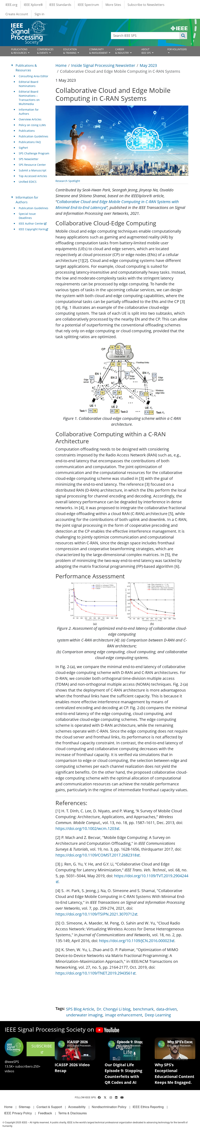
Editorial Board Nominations (28, 84)
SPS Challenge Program (34, 153)
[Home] (29, 24)
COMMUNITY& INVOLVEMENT (98, 51)
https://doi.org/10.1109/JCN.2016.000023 (135, 940)
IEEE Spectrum (88, 5)
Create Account (16, 14)
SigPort (23, 148)
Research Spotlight (67, 181)
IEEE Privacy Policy (18, 1113)
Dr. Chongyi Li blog (113, 1009)
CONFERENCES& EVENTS (45, 51)
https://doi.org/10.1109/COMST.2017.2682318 (96, 855)
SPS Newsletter (28, 159)
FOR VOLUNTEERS (177, 49)
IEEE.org (11, 5)
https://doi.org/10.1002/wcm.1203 (85, 828)
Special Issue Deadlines (27, 216)
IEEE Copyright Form (32, 229)
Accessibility (77, 1107)
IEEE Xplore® (33, 5)
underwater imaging (84, 1015)
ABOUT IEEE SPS (146, 51)
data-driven (166, 1009)
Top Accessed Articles (33, 176)
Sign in (39, 14)
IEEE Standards (60, 5)
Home (61, 65)
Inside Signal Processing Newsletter (103, 65)
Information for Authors (29, 112)
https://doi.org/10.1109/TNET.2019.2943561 (93, 973)
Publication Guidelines (33, 136)
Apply (183, 35)
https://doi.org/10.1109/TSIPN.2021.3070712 (94, 914)
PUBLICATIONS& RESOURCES (19, 51)
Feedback (45, 1113)
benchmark (143, 1009)
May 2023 (148, 65)
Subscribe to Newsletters (146, 5)
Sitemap (24, 1107)
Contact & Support (49, 1107)
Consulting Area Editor (33, 76)
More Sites (113, 5)
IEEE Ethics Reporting (148, 1107)
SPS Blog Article (80, 1009)
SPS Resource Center (32, 165)
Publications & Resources (26, 67)
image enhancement (123, 1015)
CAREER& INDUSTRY (122, 51)
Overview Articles (30, 119)
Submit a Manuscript (32, 170)
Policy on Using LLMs (32, 125)
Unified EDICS (28, 182)
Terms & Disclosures (72, 1113)
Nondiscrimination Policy (109, 1107)
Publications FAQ (30, 142)
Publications (27, 131)
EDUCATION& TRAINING (70, 51)
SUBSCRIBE (41, 1046)
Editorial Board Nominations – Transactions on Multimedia (29, 98)
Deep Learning (158, 1015)
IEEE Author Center (31, 223)
